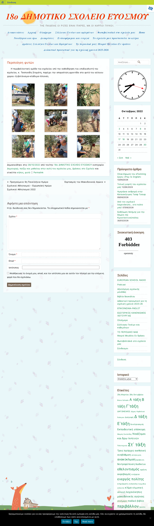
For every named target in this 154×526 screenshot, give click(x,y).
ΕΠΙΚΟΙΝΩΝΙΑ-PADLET (128, 308)
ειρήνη (143, 469)
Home (142, 32)
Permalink (39, 172)
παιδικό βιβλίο (136, 500)
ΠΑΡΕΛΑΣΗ (133, 438)
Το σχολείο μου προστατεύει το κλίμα (116, 38)
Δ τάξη (140, 416)
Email (12, 261)
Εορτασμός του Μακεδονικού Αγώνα (85, 182)
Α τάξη (135, 400)
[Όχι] (150, 518)
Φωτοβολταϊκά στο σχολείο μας (116, 32)
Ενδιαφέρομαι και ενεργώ (73, 38)
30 (145, 145)
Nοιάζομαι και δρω (25, 38)
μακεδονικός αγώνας (130, 496)
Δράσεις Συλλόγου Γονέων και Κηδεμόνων (47, 44)
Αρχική (32, 32)
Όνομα (13, 254)
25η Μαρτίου (123, 394)
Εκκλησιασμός (137, 424)
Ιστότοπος (14, 267)
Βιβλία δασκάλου (126, 296)
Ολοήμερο (45, 32)
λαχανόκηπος (134, 491)
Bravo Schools (123, 400)
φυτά (27, 172)
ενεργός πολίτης (130, 479)
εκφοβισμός (124, 474)
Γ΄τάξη (132, 406)
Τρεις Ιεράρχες (125, 450)
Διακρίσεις (47, 38)
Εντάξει (66, 521)
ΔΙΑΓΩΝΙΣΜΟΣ (123, 411)
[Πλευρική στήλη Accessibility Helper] (150, 8)
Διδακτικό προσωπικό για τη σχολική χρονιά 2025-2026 (76, 49)
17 (119, 139)
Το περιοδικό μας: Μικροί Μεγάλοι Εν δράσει (103, 44)
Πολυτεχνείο (122, 446)
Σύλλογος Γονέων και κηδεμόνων (74, 32)
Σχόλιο (13, 216)
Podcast (121, 284)
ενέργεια (135, 474)
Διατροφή (129, 417)
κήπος (20, 172)
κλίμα (128, 487)
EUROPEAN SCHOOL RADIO (131, 280)
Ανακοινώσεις (16, 32)
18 (123, 139)
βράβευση (140, 460)
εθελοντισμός (128, 469)
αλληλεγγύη (136, 455)
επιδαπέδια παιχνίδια (137, 484)
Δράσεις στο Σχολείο (83, 168)
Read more (87, 521)
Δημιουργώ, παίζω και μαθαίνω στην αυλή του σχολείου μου (39, 168)
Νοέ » (128, 158)
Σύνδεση (11, 2)
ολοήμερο (122, 501)
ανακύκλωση (126, 459)
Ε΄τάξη (123, 423)
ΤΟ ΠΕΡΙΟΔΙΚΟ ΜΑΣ (127, 332)
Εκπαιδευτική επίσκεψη (131, 429)
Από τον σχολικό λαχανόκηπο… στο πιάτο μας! (130, 205)
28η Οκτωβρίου (136, 394)
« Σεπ (120, 158)
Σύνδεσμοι (122, 348)
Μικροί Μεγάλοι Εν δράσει (131, 335)
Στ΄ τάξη (136, 444)
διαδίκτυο (141, 464)
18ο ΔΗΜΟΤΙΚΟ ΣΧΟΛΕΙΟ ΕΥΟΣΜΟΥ (77, 16)
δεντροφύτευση (126, 464)
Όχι (76, 521)
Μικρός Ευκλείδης (124, 434)
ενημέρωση (122, 484)
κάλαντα (120, 488)
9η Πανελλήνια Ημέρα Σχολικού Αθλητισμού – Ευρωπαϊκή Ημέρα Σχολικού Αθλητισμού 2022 (29, 186)
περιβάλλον (128, 506)
